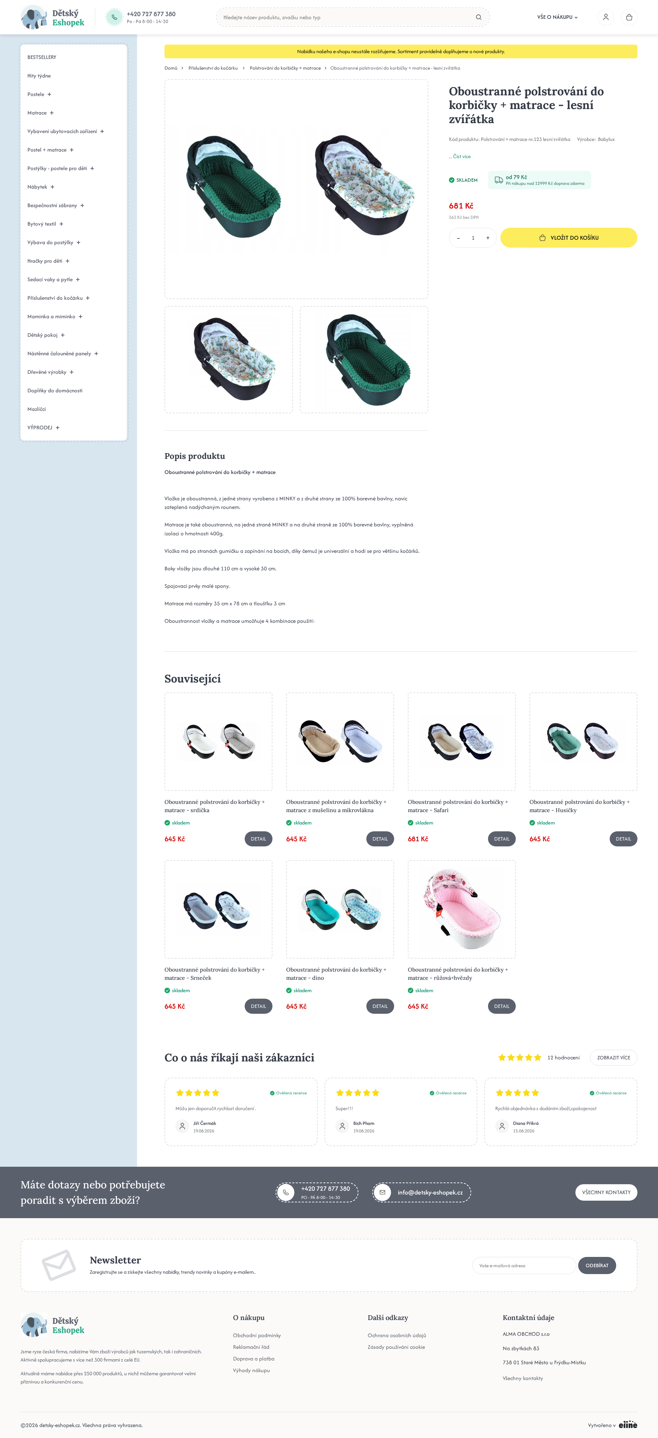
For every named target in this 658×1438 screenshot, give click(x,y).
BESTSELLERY (41, 57)
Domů (171, 67)
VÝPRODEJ (39, 427)
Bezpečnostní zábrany (52, 205)
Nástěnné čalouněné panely (59, 353)
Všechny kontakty (606, 1192)
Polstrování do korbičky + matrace (285, 67)
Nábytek (37, 187)
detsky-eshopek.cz (59, 1425)
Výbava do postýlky (50, 242)
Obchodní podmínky (257, 1335)
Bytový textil (41, 224)
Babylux (606, 139)
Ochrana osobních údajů (397, 1335)
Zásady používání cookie (396, 1347)
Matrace (37, 113)
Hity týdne (39, 76)
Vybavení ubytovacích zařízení (62, 131)
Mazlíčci (36, 409)
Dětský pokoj (42, 335)
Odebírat (597, 1265)
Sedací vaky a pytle (50, 279)
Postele (35, 94)
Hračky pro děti (44, 261)
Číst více (462, 156)
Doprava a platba (254, 1359)
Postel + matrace (46, 150)
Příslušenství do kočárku (55, 298)
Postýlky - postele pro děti (57, 168)
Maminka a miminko (51, 316)
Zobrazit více (613, 1057)
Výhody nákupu (251, 1370)
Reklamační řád (251, 1347)
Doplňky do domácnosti (55, 390)
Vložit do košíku (575, 238)
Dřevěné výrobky (46, 372)
